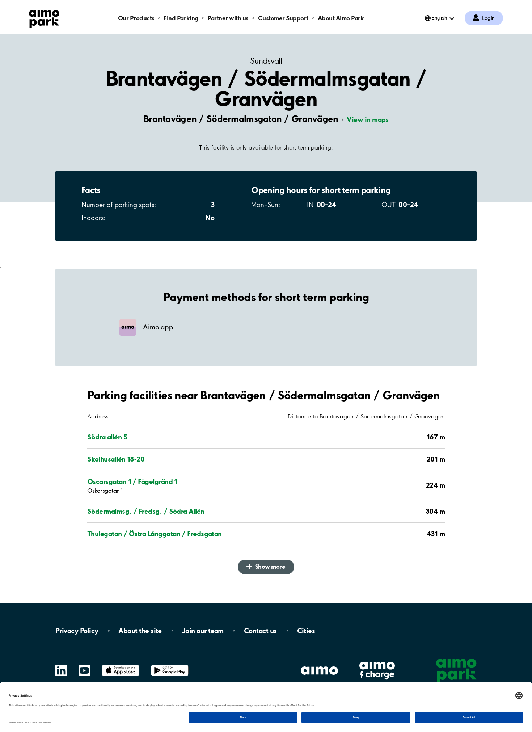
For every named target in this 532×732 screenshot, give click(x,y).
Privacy (76, 630)
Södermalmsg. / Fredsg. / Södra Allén (145, 511)
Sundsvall (266, 61)
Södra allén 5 (107, 437)
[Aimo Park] (44, 17)
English (439, 18)
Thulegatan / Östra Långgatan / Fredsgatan (154, 533)
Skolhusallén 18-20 (115, 459)
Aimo (377, 660)
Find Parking (181, 18)
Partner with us (228, 18)
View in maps (368, 119)
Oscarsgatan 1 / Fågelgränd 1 (132, 481)
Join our (203, 630)
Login (488, 18)
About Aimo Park (341, 18)
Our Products (136, 18)
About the (139, 630)
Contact (260, 630)
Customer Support (283, 18)
